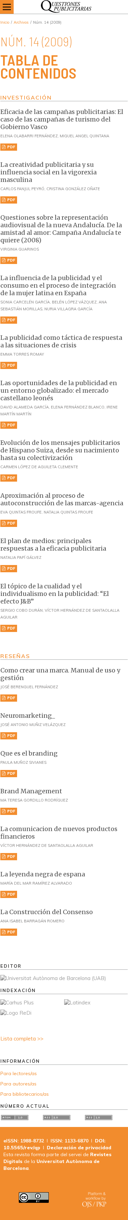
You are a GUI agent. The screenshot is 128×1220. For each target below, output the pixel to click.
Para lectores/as (18, 1073)
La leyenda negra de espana (42, 874)
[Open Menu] (7, 7)
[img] (64, 7)
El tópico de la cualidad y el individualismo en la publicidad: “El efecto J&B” (54, 593)
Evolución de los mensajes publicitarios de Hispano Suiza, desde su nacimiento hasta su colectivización (60, 450)
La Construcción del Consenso (46, 912)
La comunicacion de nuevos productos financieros (58, 832)
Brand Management (31, 791)
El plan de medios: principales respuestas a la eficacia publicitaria (53, 544)
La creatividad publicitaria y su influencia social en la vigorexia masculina (48, 172)
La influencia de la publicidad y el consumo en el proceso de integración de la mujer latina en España (58, 285)
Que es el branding (29, 753)
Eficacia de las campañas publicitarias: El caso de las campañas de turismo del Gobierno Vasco (61, 119)
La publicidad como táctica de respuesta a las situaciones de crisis (61, 341)
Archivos (21, 22)
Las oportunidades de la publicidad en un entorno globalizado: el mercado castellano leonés (58, 390)
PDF (10, 147)
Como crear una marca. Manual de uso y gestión (60, 674)
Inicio (4, 22)
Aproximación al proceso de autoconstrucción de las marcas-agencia (61, 499)
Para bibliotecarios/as (24, 1094)
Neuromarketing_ (27, 716)
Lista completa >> (21, 1038)
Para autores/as (18, 1084)
